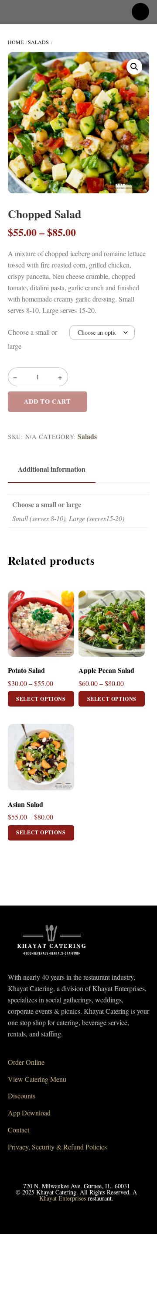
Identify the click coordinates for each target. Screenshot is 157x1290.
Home (16, 41)
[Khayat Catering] (51, 957)
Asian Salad (25, 804)
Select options (40, 699)
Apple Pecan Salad (106, 670)
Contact (18, 1129)
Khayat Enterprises (62, 1198)
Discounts (21, 1095)
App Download (29, 1112)
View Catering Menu (37, 1079)
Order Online (26, 1062)
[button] (134, 67)
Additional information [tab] (51, 469)
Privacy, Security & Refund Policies (57, 1146)
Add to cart (47, 401)
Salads (38, 41)
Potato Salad (26, 670)
